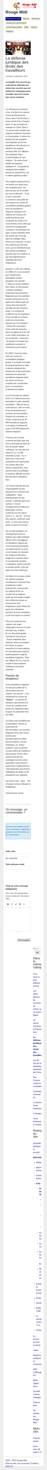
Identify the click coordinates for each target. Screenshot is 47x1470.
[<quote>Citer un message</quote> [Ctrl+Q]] (20, 904)
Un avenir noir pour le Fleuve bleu (37, 1026)
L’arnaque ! (38, 1113)
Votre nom (10, 851)
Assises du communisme (16, 23)
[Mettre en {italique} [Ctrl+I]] (12, 904)
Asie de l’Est (41, 1191)
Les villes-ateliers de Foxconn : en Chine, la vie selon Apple (37, 1003)
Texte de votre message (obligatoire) (17, 887)
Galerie (34, 27)
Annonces (36, 19)
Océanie (40, 1330)
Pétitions (9, 31)
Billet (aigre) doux (36, 1383)
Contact (34, 1463)
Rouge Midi (16, 12)
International (39, 1157)
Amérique (40, 1298)
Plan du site (11, 1463)
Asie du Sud (41, 1236)
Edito (26, 27)
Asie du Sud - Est (41, 1258)
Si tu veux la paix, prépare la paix (36, 980)
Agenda (26, 19)
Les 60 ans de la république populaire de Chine (38, 1066)
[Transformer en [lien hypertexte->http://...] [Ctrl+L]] (16, 904)
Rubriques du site (13, 19)
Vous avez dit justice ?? (37, 1449)
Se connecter (11, 858)
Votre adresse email (15, 864)
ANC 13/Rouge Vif (37, 1372)
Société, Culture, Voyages (37, 1394)
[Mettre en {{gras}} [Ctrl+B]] (8, 904)
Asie (38, 1183)
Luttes (35, 1350)
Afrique (39, 1162)
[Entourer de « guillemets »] (24, 904)
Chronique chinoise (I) (37, 1094)
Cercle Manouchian (14, 27)
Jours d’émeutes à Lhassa (37, 1121)
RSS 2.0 (9, 1466)
